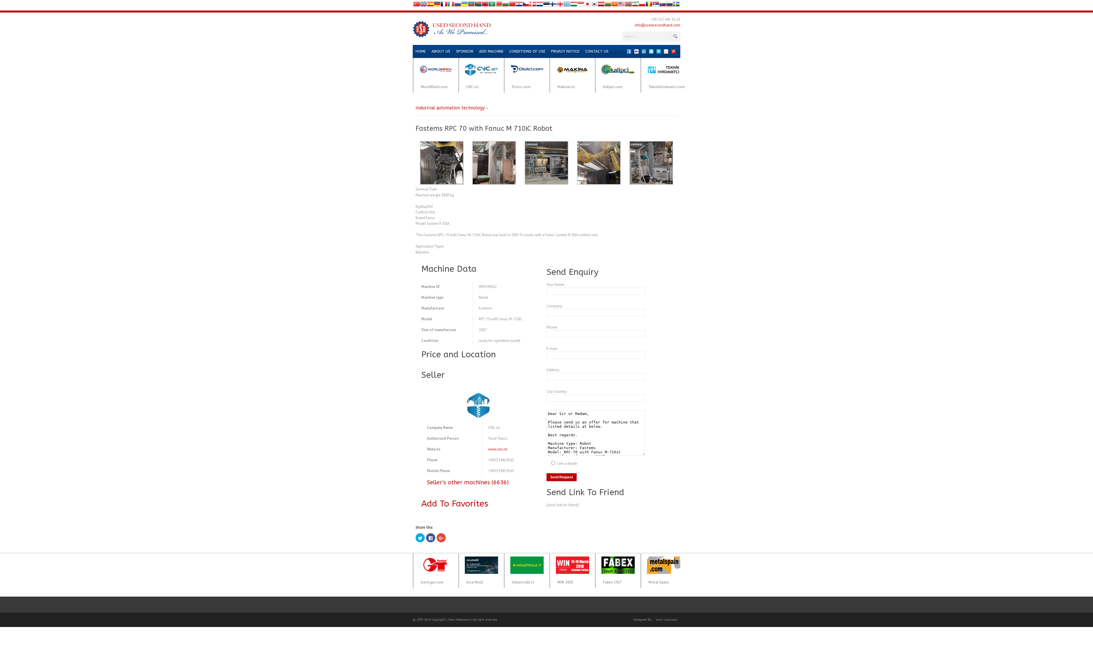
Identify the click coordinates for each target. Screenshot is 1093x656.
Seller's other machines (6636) (468, 482)
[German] (437, 5)
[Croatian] (519, 5)
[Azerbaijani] (471, 5)
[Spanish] (430, 5)
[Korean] (594, 5)
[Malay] (621, 5)
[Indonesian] (580, 5)
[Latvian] (601, 5)
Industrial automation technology (450, 108)
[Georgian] (560, 5)
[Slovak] (662, 5)
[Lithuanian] (608, 5)
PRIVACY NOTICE (565, 51)
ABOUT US (441, 51)
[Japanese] (587, 5)
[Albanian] (485, 5)
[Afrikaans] (478, 5)
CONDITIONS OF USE (527, 51)
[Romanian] (649, 5)
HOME (421, 51)
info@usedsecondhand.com (657, 25)
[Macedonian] (614, 5)
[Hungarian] (573, 5)
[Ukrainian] (464, 5)
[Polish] (642, 5)
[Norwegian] (628, 5)
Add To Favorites (454, 504)
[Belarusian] (498, 5)
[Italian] (450, 5)
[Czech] (526, 5)
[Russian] (457, 5)
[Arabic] (491, 5)
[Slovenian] (669, 5)
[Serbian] (655, 5)
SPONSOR (464, 51)
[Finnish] (553, 5)
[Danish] (532, 5)
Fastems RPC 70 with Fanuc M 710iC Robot (484, 128)
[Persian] (635, 5)
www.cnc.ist (497, 449)
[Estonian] (546, 5)
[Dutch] (539, 5)
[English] (423, 5)
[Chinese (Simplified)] (512, 5)
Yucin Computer (666, 620)
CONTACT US (597, 51)
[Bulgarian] (505, 5)
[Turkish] (416, 5)
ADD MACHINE (491, 51)
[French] (444, 5)
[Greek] (567, 5)
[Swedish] (676, 5)
